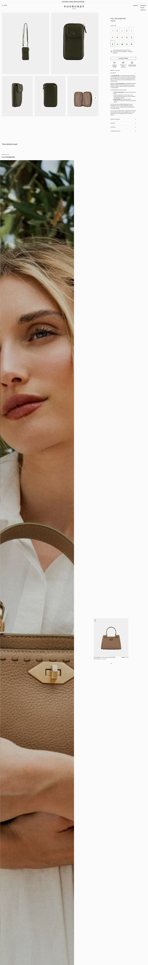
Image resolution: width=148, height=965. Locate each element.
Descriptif (123, 73)
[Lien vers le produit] (111, 635)
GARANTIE (123, 123)
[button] (135, 5)
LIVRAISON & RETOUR (123, 131)
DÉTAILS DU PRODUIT (123, 119)
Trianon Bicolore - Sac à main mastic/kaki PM (104, 657)
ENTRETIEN (123, 127)
